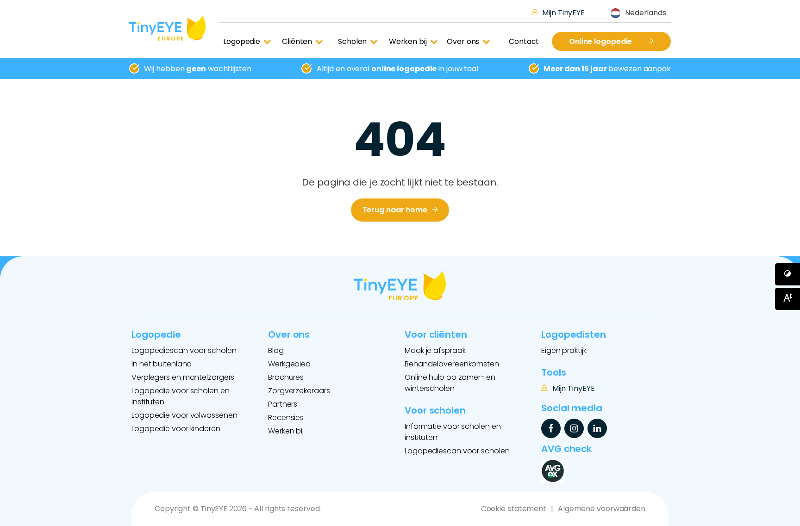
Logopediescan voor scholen (183, 350)
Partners (282, 404)
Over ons (463, 41)
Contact (524, 41)
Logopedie (241, 41)
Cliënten (297, 41)
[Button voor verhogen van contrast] (787, 274)
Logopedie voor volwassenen (184, 415)
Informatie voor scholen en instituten (452, 432)
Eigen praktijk (564, 350)
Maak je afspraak (435, 350)
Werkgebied (289, 364)
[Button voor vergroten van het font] (787, 299)
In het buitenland (161, 364)
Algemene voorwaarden (601, 508)
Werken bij (408, 41)
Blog (276, 350)
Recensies (286, 417)
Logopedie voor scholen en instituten (180, 396)
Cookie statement (513, 508)
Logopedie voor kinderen (175, 428)
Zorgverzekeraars (299, 390)
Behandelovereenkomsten (452, 364)
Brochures (286, 377)
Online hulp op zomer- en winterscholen (450, 383)
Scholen (352, 41)
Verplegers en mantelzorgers (182, 377)
